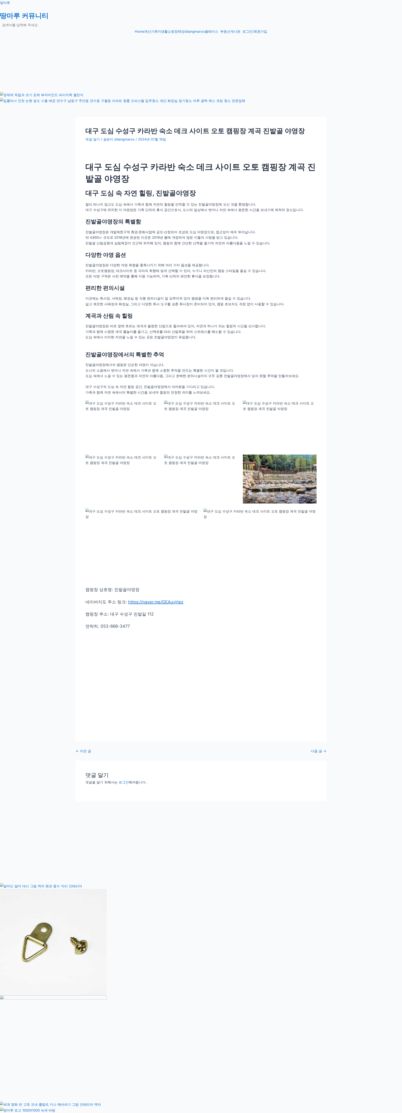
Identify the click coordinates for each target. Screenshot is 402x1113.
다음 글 (318, 751)
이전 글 (83, 751)
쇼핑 (171, 31)
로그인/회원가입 (254, 31)
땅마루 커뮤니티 (24, 16)
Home (139, 31)
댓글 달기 (92, 139)
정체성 (179, 31)
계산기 (149, 31)
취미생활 (161, 31)
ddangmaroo (194, 31)
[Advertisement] (125, 62)
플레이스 (211, 31)
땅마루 (5, 3)
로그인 (124, 782)
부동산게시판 (230, 31)
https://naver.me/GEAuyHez (155, 601)
